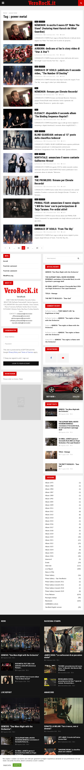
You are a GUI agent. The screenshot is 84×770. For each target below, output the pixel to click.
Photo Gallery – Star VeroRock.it (55, 578)
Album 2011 (49, 508)
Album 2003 (49, 502)
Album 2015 (49, 521)
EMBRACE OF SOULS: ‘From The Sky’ (54, 228)
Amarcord (48, 559)
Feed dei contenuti (10, 266)
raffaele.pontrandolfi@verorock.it (21, 321)
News (36, 21)
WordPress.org (8, 276)
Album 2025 (49, 553)
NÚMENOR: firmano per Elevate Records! (56, 91)
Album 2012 (49, 511)
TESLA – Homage (51, 293)
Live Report (49, 569)
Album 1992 (49, 499)
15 (37, 248)
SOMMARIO (42, 21)
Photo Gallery (49, 575)
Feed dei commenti (10, 271)
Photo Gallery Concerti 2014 (54, 588)
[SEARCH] (78, 258)
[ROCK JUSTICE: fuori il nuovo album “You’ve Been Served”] (7, 680)
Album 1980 (49, 486)
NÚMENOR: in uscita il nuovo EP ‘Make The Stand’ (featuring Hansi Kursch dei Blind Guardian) (57, 28)
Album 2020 (49, 537)
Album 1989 (49, 495)
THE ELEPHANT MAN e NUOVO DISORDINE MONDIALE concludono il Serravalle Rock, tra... (27, 740)
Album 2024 (49, 550)
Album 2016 (49, 524)
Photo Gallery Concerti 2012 (54, 585)
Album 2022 (49, 543)
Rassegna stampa (51, 598)
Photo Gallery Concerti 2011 (54, 582)
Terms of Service (27, 352)
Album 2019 (49, 534)
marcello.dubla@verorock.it (21, 323)
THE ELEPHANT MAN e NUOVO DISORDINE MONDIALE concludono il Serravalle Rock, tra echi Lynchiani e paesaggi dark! (62, 279)
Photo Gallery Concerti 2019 (54, 591)
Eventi (47, 563)
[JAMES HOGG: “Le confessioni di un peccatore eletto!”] (63, 639)
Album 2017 (49, 527)
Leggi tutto (7, 765)
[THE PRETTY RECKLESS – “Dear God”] (51, 467)
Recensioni (48, 601)
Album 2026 (49, 556)
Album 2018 (49, 531)
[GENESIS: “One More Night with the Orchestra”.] (51, 412)
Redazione (39, 35)
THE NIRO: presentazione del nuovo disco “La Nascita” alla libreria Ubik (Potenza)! (70, 668)
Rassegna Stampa (52, 621)
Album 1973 (49, 483)
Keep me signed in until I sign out (17, 358)
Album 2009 (49, 505)
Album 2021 (49, 540)
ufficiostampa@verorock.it (21, 316)
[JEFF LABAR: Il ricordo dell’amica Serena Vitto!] (50, 740)
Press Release (50, 594)
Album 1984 (49, 489)
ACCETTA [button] (17, 765)
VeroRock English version (53, 607)
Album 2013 (49, 515)
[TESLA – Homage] (51, 455)
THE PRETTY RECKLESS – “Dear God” (58, 298)
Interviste (48, 566)
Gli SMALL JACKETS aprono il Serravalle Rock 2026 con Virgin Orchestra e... (25, 753)
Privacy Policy (13, 352)
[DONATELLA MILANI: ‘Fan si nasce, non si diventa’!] (63, 711)
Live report (6, 692)
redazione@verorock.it (24, 314)
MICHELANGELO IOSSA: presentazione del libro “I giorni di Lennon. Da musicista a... (69, 681)
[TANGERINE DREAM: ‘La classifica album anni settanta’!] (50, 753)
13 (28, 248)
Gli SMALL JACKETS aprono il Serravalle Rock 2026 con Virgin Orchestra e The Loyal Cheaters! (63, 287)
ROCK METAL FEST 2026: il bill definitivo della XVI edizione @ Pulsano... (25, 665)
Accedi (5, 261)
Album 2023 (49, 547)
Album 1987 (49, 492)
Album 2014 (49, 518)
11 (19, 248)
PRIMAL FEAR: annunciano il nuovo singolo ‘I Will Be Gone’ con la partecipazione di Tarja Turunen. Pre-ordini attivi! (57, 206)
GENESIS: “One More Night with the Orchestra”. (62, 272)
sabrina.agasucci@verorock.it (20, 318)
